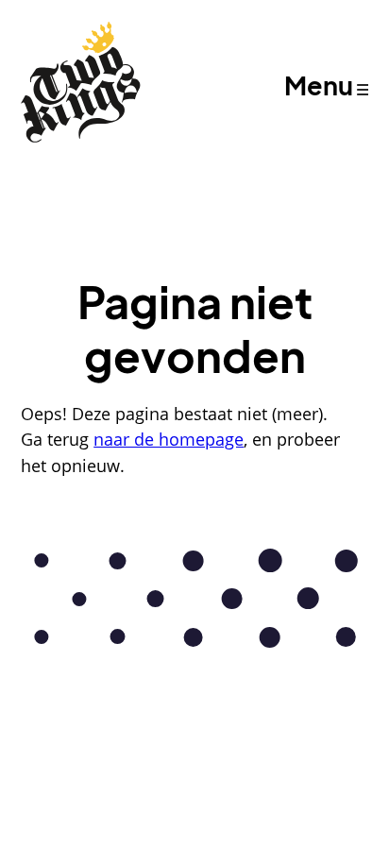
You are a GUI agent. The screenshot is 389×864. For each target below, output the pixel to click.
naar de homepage (168, 438)
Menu (318, 85)
